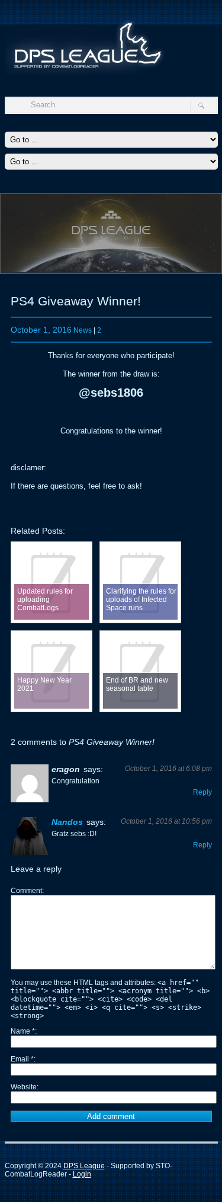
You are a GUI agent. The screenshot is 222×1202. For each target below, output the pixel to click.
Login (82, 1174)
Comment (26, 891)
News (82, 330)
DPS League (84, 1166)
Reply (202, 792)
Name (23, 1031)
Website (24, 1087)
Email (22, 1059)
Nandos (67, 822)
